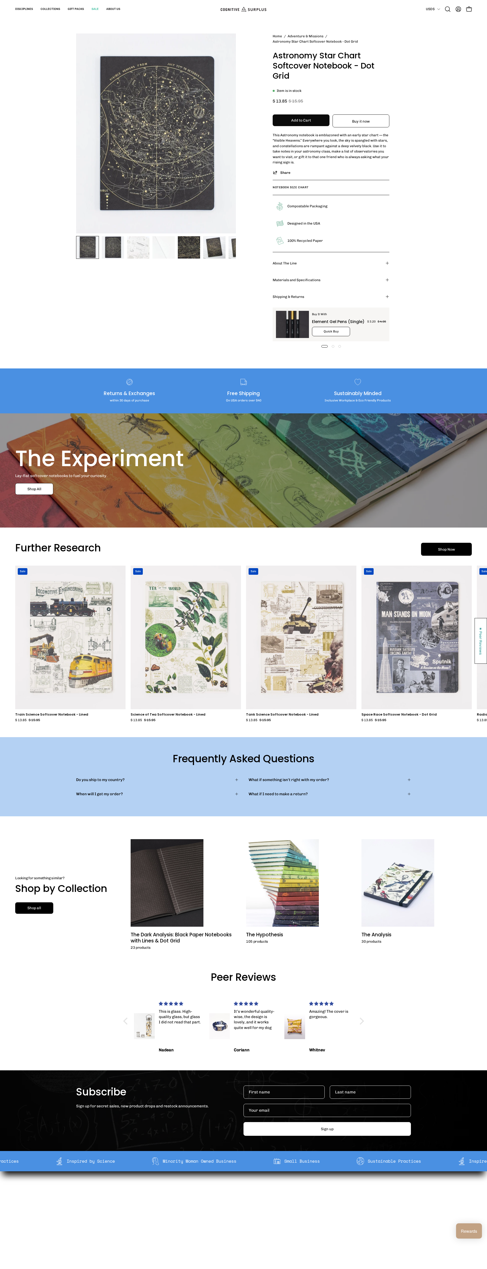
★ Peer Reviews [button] (481, 641)
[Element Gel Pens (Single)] (292, 324)
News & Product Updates (184, 1221)
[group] (243, 644)
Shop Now (446, 549)
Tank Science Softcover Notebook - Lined (282, 714)
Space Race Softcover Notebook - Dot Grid (399, 714)
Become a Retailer (179, 1205)
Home (277, 36)
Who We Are (173, 1189)
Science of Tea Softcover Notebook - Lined (168, 714)
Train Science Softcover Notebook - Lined (51, 714)
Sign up (327, 1129)
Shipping (239, 1189)
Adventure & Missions (305, 36)
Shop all (34, 908)
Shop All (34, 489)
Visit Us (238, 1221)
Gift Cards (240, 1205)
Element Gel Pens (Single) (338, 322)
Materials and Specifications (296, 280)
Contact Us (241, 1213)
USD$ (430, 9)
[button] (24, 9)
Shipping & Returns (288, 297)
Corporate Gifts (176, 1197)
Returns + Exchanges (250, 1197)
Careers (169, 1213)
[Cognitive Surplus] (243, 9)
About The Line (285, 263)
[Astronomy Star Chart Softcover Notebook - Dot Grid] (87, 247)
